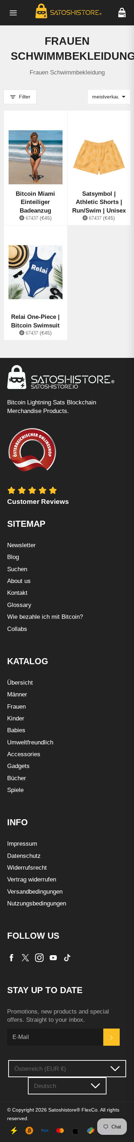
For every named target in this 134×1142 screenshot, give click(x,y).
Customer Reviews (38, 501)
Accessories (23, 754)
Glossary (19, 605)
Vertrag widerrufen (31, 879)
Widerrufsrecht (27, 867)
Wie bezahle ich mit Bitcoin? (45, 616)
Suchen (17, 569)
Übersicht (20, 682)
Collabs (17, 629)
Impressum (22, 843)
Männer (17, 694)
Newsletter (21, 545)
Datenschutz (24, 855)
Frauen (16, 706)
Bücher (16, 778)
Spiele (15, 790)
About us (19, 581)
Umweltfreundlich (30, 742)
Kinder (15, 718)
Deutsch (45, 1086)
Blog (13, 557)
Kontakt (17, 592)
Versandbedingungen (35, 891)
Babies (16, 730)
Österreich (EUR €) (40, 1068)
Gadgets (18, 766)
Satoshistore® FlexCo (73, 1110)
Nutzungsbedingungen (36, 903)
